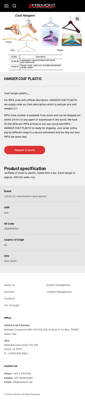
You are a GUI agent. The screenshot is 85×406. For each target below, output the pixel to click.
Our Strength (11, 305)
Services (9, 291)
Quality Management (59, 285)
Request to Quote (24, 150)
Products (9, 298)
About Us (9, 285)
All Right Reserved (31, 394)
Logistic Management (59, 291)
